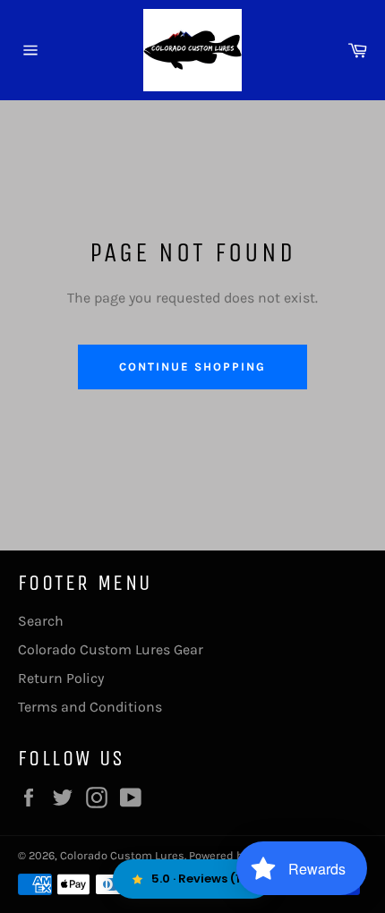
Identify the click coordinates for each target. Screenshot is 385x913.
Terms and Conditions (90, 706)
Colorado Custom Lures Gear (110, 649)
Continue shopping (192, 366)
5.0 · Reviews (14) (202, 878)
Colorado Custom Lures (122, 855)
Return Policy (61, 678)
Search (41, 620)
